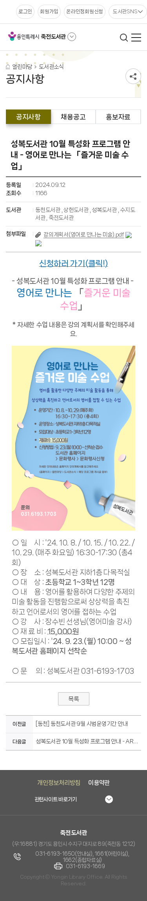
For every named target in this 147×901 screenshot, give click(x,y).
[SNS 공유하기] (133, 76)
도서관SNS (125, 11)
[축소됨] (71, 36)
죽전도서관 (53, 37)
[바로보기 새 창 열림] (128, 235)
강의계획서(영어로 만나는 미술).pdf (84, 235)
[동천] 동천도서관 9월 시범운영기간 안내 (81, 724)
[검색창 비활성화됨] (124, 37)
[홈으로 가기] (8, 66)
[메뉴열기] (136, 37)
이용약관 (99, 782)
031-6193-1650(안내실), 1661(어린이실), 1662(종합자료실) (82, 857)
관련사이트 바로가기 (55, 799)
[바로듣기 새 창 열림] (38, 243)
